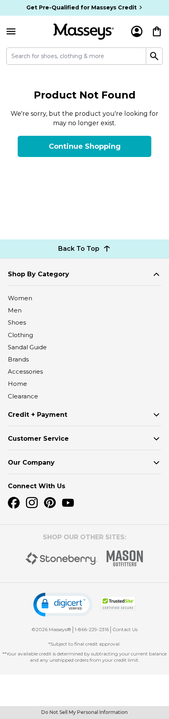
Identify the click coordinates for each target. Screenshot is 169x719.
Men (15, 310)
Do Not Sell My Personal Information (84, 712)
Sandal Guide (27, 347)
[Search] (154, 56)
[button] (62, 605)
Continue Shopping (85, 146)
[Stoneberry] (61, 558)
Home (17, 383)
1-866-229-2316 (92, 629)
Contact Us (125, 629)
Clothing (20, 335)
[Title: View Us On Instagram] (32, 503)
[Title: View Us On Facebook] (14, 503)
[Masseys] (84, 32)
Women (20, 298)
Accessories (25, 371)
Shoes (17, 322)
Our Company (31, 462)
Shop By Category (38, 274)
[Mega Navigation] (11, 32)
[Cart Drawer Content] (157, 31)
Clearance (23, 396)
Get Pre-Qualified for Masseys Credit (81, 7)
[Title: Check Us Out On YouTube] (68, 503)
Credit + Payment (37, 414)
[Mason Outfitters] (124, 558)
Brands (18, 359)
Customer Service (38, 438)
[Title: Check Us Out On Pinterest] (50, 503)
